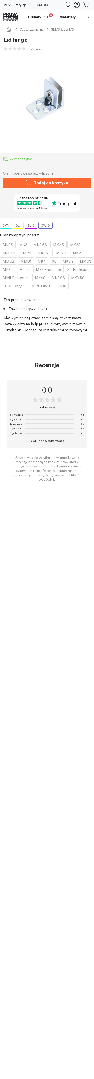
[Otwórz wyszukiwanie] (68, 5)
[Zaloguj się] (77, 5)
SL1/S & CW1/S (62, 29)
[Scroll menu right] (88, 17)
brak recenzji (36, 49)
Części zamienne (32, 29)
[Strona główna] (10, 29)
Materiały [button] (68, 17)
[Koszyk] (86, 5)
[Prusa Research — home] (10, 17)
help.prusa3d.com (45, 323)
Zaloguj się (36, 440)
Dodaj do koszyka (51, 182)
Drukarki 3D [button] (40, 16)
